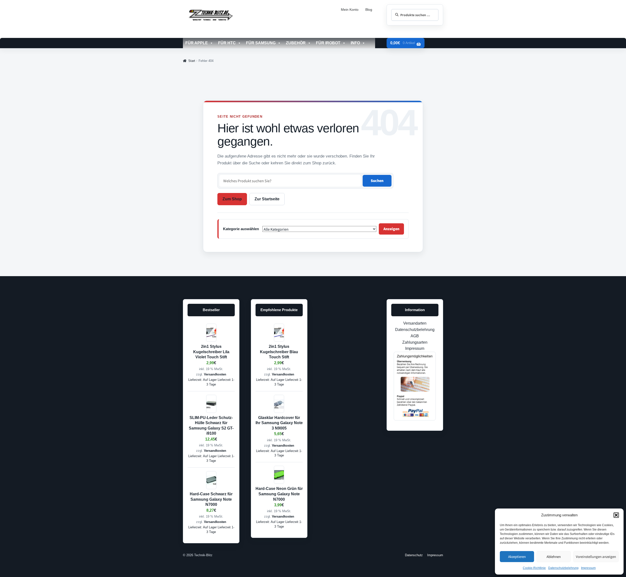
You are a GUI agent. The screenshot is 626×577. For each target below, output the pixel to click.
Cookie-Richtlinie (534, 568)
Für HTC (227, 43)
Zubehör (296, 43)
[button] (616, 515)
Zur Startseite (267, 199)
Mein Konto (349, 9)
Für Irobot (328, 43)
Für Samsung (261, 43)
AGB (415, 336)
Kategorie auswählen (241, 229)
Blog (368, 9)
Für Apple (196, 43)
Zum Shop (232, 199)
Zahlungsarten (414, 342)
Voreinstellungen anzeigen (596, 556)
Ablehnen (554, 556)
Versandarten (414, 323)
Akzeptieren (517, 556)
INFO (355, 43)
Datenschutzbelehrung (563, 568)
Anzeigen (391, 228)
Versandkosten (215, 374)
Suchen (377, 180)
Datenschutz (414, 555)
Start (191, 61)
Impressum (588, 568)
